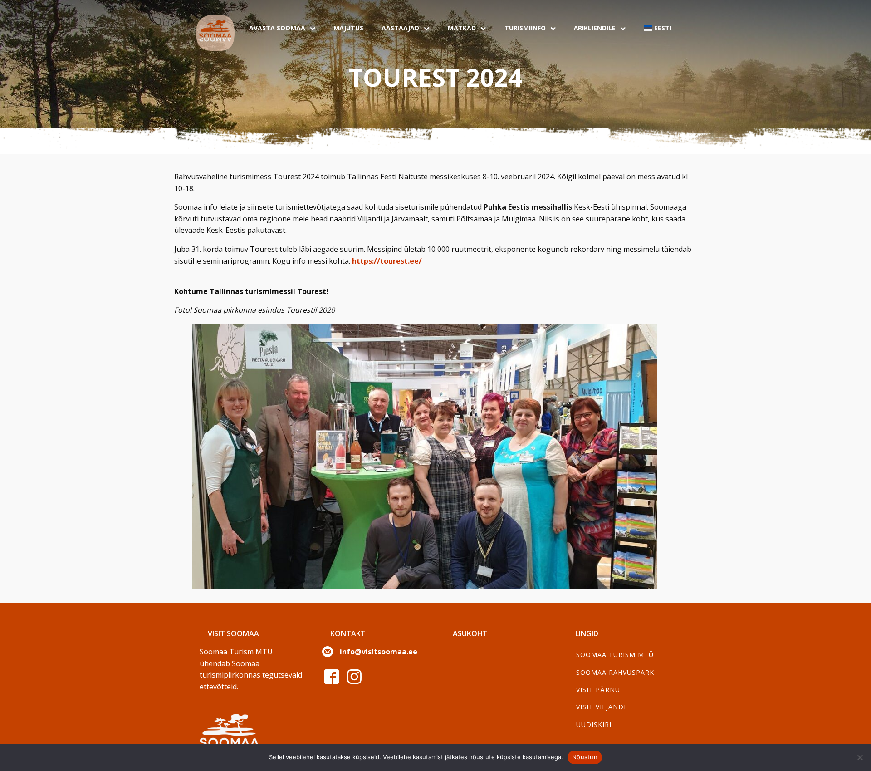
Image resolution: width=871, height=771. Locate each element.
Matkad (462, 28)
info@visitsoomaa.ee (378, 652)
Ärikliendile (595, 28)
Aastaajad (400, 28)
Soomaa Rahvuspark (615, 672)
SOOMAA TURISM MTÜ (615, 654)
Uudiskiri (594, 724)
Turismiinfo (525, 28)
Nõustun (584, 757)
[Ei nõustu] (859, 757)
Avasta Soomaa (277, 28)
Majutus (348, 28)
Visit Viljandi (601, 706)
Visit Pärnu (598, 689)
